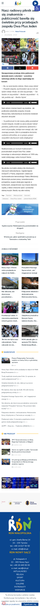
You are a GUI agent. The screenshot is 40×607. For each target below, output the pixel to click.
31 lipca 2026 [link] (17, 467)
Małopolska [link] (18, 195)
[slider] (34, 102)
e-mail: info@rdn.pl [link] (20, 549)
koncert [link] (27, 195)
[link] (37, 8)
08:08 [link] (16, 372)
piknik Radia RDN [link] (30, 199)
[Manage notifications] (4, 603)
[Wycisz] (30, 102)
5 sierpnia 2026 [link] (17, 445)
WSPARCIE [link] (20, 590)
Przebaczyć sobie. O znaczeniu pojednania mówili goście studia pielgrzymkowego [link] (10, 318)
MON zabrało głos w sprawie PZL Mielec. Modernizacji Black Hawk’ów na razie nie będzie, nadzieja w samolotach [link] (30, 342)
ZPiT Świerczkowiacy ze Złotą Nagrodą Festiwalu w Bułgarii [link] (22, 441)
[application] (20, 102)
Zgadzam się (30, 604)
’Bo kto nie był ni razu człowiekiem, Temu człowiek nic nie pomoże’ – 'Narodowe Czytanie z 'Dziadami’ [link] (10, 342)
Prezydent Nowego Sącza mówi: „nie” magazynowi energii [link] (29, 270)
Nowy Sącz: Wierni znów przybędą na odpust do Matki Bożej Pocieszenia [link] (9, 270)
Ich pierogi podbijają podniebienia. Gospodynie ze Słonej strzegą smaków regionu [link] (24, 462)
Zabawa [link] (5, 199)
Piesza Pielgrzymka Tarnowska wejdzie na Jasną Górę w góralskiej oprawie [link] (24, 360)
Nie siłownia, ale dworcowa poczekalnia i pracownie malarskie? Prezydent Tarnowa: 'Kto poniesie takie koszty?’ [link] (9, 294)
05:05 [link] (16, 386)
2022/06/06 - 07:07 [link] (10, 35)
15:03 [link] (9, 399)
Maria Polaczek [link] (20, 31)
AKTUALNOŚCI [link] (20, 571)
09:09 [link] (14, 365)
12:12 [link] (32, 426)
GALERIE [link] (20, 583)
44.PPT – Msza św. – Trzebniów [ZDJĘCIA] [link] (16, 426)
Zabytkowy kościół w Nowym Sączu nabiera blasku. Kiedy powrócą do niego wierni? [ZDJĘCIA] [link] (30, 318)
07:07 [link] (19, 379)
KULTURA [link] (20, 580)
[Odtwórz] (4, 102)
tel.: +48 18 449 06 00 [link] (20, 565)
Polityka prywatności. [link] (11, 604)
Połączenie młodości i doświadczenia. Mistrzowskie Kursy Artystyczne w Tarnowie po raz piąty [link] (30, 294)
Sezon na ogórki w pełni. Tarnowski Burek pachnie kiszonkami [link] (25, 451)
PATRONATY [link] (20, 587)
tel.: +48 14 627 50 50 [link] (20, 546)
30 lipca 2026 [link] (17, 455)
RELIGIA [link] (20, 574)
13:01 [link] (10, 408)
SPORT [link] (20, 577)
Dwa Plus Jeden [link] (16, 199)
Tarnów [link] (8, 195)
